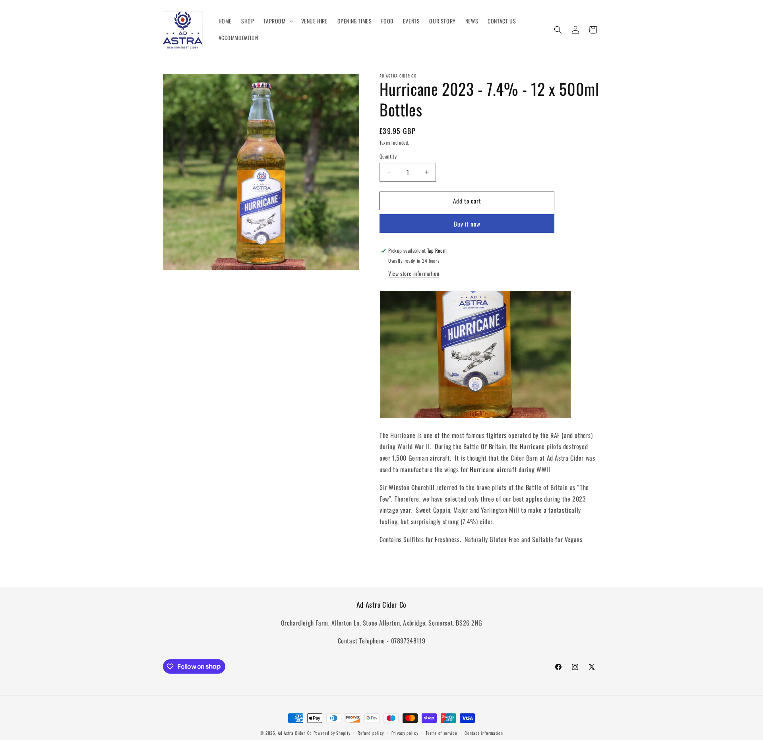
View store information (413, 273)
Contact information (484, 732)
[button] (277, 21)
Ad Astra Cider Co (295, 733)
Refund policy (371, 732)
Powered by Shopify (332, 733)
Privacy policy (404, 732)
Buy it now (467, 223)
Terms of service (441, 732)
